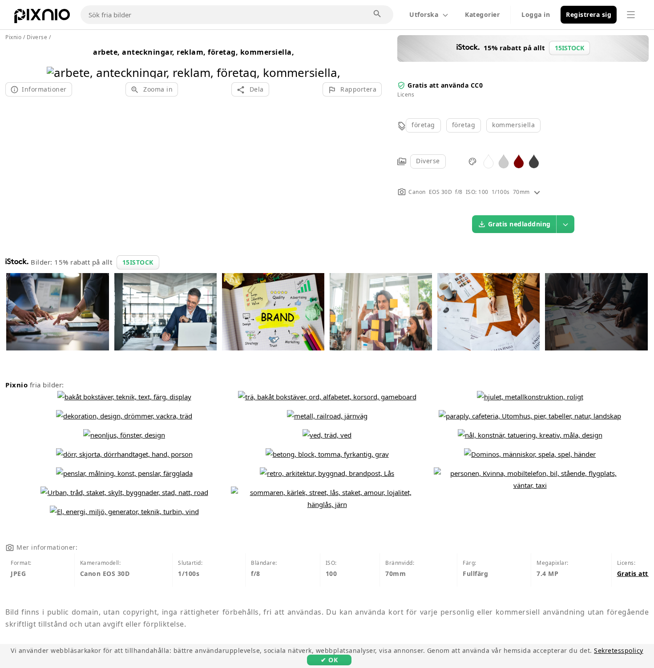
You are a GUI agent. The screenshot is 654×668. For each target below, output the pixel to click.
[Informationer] (537, 192)
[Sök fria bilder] (378, 14)
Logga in (535, 14)
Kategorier (482, 14)
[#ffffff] (488, 161)
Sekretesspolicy (618, 650)
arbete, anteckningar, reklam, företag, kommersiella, (193, 52)
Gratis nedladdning (519, 224)
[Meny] (631, 15)
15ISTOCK (137, 262)
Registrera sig (588, 14)
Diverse (428, 161)
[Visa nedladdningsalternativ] (565, 224)
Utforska (423, 14)
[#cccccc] (503, 161)
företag (423, 125)
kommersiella (513, 125)
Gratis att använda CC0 (445, 85)
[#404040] (534, 161)
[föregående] (57, 61)
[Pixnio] (42, 18)
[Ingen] (330, 61)
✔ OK (329, 660)
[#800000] (519, 161)
